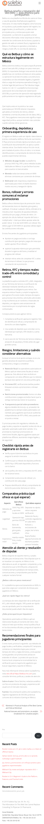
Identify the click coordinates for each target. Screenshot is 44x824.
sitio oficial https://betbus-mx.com (19, 673)
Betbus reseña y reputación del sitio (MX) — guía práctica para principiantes (22, 13)
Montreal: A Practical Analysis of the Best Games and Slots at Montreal (24, 706)
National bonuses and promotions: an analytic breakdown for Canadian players (21, 712)
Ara (3, 729)
